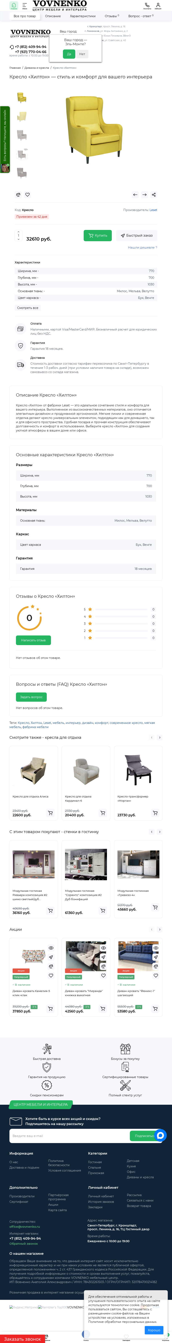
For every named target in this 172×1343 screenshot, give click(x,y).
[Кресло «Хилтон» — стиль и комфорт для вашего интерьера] (22, 116)
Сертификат (18, 1202)
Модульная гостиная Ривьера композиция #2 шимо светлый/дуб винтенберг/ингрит (30, 895)
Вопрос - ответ (141, 16)
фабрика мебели (35, 727)
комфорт (101, 723)
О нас (13, 1162)
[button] (152, 737)
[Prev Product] (135, 194)
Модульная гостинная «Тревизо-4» (133, 893)
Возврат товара (139, 1206)
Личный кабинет (101, 1196)
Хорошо (154, 1330)
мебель (58, 723)
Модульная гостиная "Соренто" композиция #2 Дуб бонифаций (83, 895)
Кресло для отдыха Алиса (30, 796)
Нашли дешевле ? (142, 247)
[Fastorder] (51, 957)
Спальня (94, 1167)
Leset (47, 723)
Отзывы (112, 16)
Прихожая (96, 1173)
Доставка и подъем (24, 1167)
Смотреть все (27, 308)
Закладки (95, 1207)
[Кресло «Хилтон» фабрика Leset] (94, 130)
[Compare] (18, 194)
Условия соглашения (64, 1170)
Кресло (23, 723)
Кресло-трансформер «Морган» (132, 798)
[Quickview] (51, 948)
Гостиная (95, 1162)
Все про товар (25, 16)
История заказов (101, 1202)
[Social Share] (153, 194)
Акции (53, 1205)
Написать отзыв (33, 640)
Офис (131, 1172)
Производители (22, 1196)
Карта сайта (57, 1210)
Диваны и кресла (140, 1177)
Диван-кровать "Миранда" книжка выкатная (84, 993)
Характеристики (83, 16)
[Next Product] (144, 194)
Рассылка (134, 1195)
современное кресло (126, 723)
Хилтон (36, 723)
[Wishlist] (27, 194)
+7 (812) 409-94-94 (30, 47)
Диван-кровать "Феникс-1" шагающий (136, 993)
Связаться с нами (140, 1200)
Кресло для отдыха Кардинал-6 (78, 798)
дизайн (87, 723)
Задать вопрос (31, 697)
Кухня (131, 1166)
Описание (53, 16)
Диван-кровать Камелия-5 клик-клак (31, 993)
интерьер (73, 723)
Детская (133, 1161)
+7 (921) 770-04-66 (30, 52)
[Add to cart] (50, 813)
